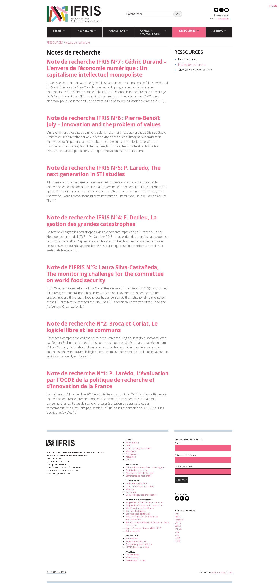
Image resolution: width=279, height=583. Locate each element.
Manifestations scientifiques (140, 508)
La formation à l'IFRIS (136, 483)
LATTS (178, 522)
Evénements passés (136, 560)
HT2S (177, 540)
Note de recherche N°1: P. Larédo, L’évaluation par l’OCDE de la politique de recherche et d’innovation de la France (107, 380)
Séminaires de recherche (139, 475)
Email (177, 443)
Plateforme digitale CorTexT (140, 472)
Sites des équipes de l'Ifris (139, 544)
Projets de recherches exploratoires (144, 502)
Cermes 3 (179, 519)
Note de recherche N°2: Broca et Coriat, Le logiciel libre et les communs (102, 326)
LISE (177, 534)
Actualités (131, 456)
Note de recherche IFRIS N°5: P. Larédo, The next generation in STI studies (103, 171)
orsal (230, 572)
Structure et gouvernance (139, 448)
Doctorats (131, 491)
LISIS (177, 531)
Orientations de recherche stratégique (145, 467)
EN (275, 5)
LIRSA (177, 537)
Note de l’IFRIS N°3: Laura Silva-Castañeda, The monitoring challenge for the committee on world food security (105, 274)
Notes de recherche (77, 42)
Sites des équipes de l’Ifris (195, 70)
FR (270, 5)
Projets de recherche (136, 470)
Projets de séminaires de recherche (144, 505)
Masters (130, 489)
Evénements (132, 557)
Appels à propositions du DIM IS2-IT (143, 528)
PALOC (178, 528)
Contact (129, 459)
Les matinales (187, 59)
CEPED (178, 525)
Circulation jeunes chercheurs (141, 494)
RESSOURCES (54, 42)
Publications (132, 538)
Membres (131, 451)
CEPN (177, 516)
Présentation (132, 442)
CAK (177, 513)
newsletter (223, 18)
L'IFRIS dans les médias (137, 547)
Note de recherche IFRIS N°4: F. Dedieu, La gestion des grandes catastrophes (101, 220)
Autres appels (133, 530)
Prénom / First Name (185, 454)
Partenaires (131, 453)
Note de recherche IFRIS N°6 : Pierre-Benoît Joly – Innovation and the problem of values (103, 121)
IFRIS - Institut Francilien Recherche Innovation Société (73, 14)
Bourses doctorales (135, 510)
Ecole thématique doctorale (140, 486)
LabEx (129, 445)
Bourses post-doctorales (138, 513)
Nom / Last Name (183, 466)
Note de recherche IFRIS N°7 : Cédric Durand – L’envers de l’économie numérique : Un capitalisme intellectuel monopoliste (106, 68)
